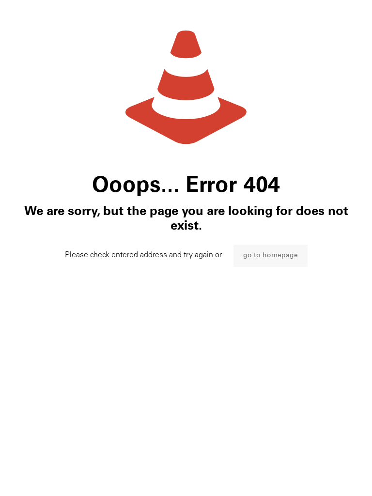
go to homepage (270, 255)
